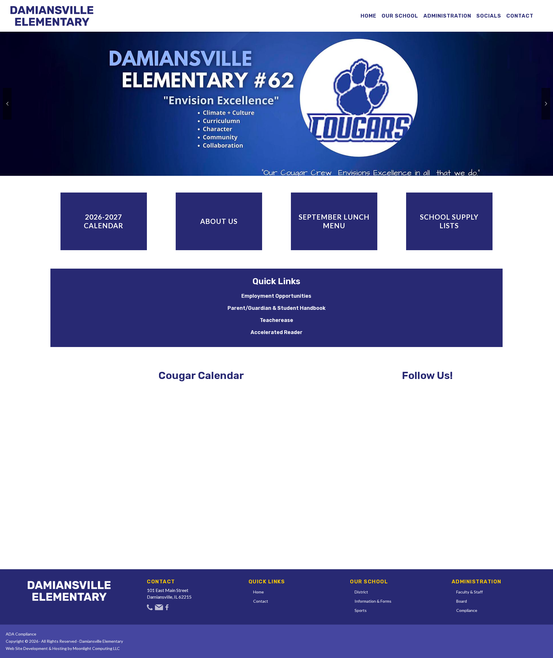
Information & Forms (373, 601)
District (361, 591)
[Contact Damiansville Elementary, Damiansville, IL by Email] (159, 607)
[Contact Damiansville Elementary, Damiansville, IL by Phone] (150, 607)
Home (258, 591)
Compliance (466, 610)
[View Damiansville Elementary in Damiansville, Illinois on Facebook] (166, 607)
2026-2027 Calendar (103, 221)
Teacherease (276, 320)
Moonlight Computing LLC (96, 648)
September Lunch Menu (334, 221)
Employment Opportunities (276, 296)
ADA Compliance (21, 633)
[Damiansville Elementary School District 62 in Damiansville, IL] (52, 16)
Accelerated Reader (276, 332)
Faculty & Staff (469, 591)
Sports (361, 610)
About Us (219, 221)
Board (461, 601)
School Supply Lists (449, 221)
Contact (260, 601)
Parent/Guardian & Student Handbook (276, 308)
